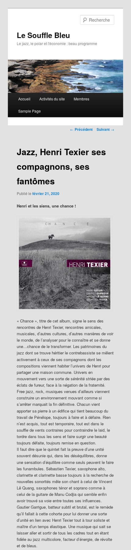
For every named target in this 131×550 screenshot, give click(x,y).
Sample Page (29, 110)
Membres (81, 98)
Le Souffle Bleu (43, 35)
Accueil (24, 98)
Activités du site (52, 98)
